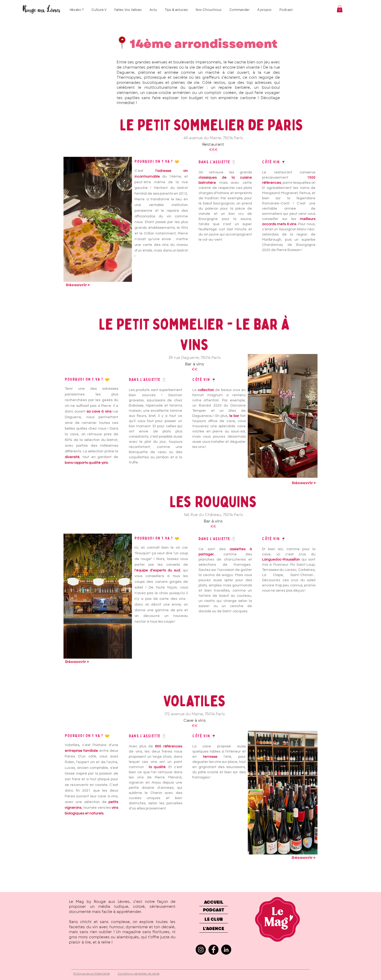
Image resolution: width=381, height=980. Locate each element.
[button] (340, 8)
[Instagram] (201, 950)
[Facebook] (213, 950)
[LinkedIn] (226, 950)
